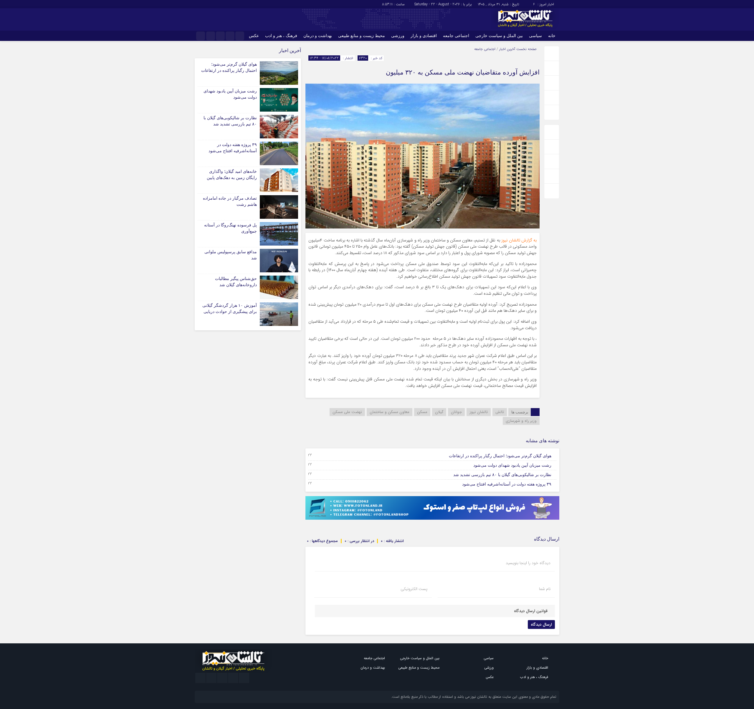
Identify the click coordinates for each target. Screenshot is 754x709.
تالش (499, 412)
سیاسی (535, 36)
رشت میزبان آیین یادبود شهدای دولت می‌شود (512, 465)
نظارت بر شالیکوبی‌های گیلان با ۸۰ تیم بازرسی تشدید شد (502, 475)
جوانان (456, 412)
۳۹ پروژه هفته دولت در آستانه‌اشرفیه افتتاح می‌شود (506, 484)
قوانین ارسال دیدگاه (531, 611)
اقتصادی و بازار (424, 36)
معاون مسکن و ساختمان (389, 412)
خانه (551, 36)
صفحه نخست (526, 49)
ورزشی (397, 36)
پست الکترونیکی (414, 589)
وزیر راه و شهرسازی (521, 421)
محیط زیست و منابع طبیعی (361, 36)
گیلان (439, 412)
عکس (254, 36)
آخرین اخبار (507, 49)
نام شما (544, 589)
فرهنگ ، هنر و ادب (281, 36)
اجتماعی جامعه (456, 36)
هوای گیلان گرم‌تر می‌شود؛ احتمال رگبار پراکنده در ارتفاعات (500, 456)
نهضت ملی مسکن (347, 412)
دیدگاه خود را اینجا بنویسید (528, 563)
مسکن (422, 412)
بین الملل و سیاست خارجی (499, 36)
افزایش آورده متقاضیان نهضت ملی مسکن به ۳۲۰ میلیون (463, 72)
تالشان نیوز (478, 412)
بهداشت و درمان (317, 36)
